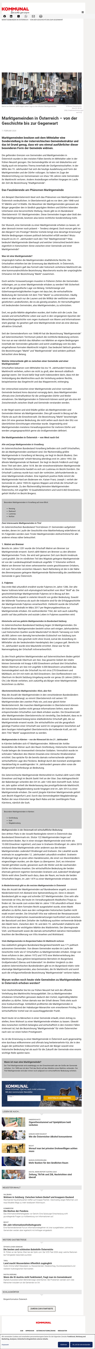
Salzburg (7, 1194)
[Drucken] (40, 16)
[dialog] (47, 1341)
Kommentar (8, 1208)
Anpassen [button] (5, 1345)
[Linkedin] (11, 16)
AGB (21, 1331)
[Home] (16, 12)
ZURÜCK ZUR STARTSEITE (41, 1309)
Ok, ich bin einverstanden (81, 1345)
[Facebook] (4, 16)
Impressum (29, 1331)
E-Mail (10, 1096)
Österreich (23, 1299)
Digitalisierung (10, 1274)
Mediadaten (62, 1331)
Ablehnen (63, 1345)
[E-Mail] (33, 16)
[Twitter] (18, 16)
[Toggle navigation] (82, 12)
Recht (6, 1222)
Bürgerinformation (10, 1299)
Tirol (5, 1261)
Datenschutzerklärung (45, 1331)
